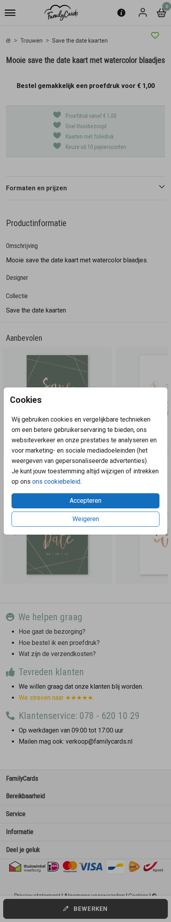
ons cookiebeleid (56, 481)
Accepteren (85, 500)
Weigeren (85, 519)
